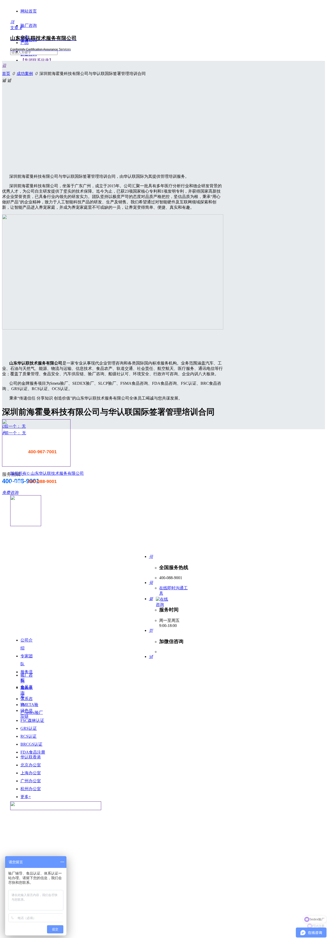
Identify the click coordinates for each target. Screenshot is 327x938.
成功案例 (25, 73)
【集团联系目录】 (36, 60)
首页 (6, 73)
